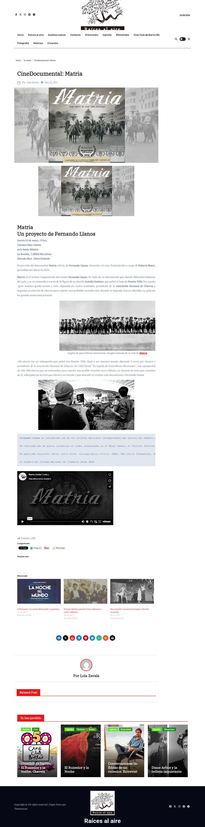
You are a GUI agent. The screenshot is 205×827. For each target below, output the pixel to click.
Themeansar (20, 808)
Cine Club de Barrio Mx (147, 34)
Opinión (107, 34)
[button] (189, 39)
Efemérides (122, 34)
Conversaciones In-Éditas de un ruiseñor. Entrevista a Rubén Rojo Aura (123, 769)
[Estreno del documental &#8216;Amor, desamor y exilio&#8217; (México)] (85, 591)
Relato (92, 729)
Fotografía (23, 43)
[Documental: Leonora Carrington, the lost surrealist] (132, 591)
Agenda (26, 729)
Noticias (38, 43)
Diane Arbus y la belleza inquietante (167, 769)
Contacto (75, 34)
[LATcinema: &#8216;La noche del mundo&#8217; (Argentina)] (39, 591)
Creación (52, 43)
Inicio (20, 34)
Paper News (55, 804)
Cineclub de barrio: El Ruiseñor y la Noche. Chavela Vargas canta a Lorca (37, 769)
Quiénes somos (57, 34)
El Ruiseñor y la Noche (77, 769)
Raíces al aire (36, 34)
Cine (36, 729)
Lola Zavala (33, 82)
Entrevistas (91, 34)
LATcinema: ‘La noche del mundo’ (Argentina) (38, 609)
